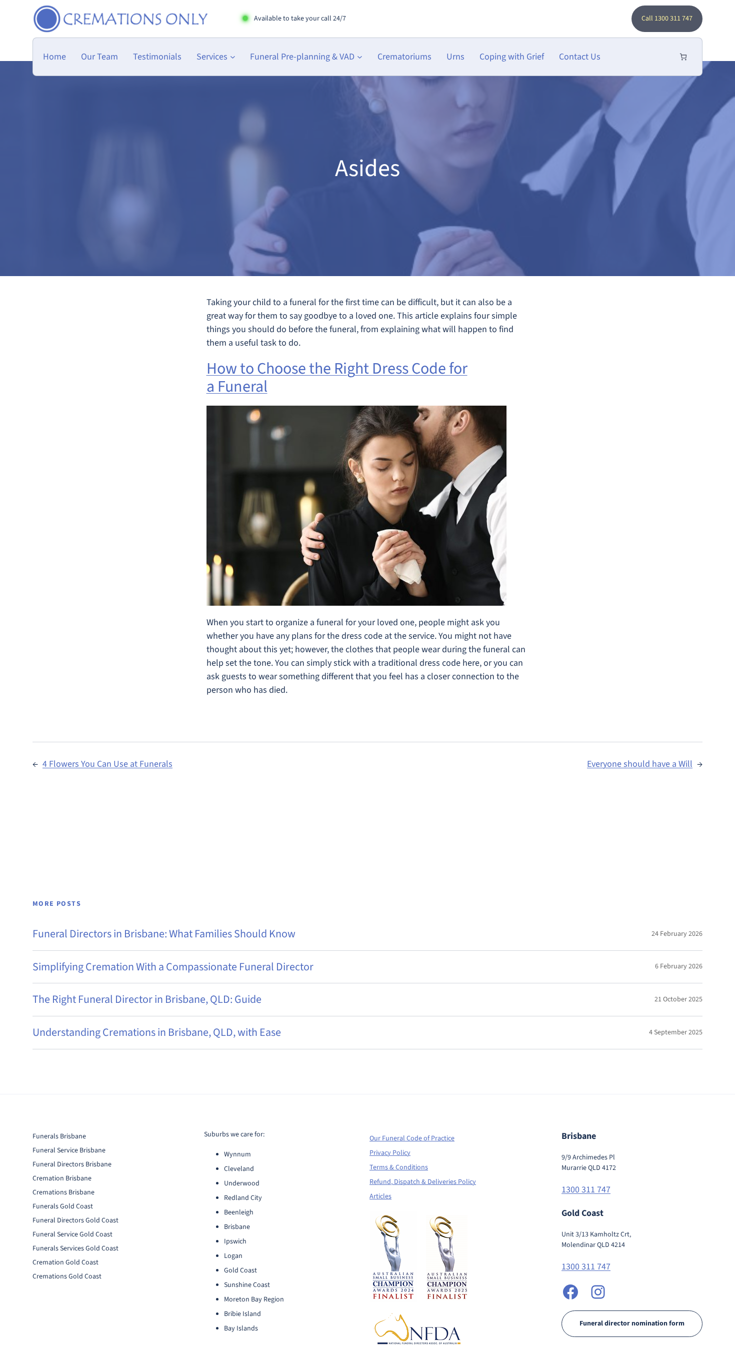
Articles (381, 1196)
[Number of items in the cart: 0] (683, 57)
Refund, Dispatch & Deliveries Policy (423, 1182)
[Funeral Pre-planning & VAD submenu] (359, 57)
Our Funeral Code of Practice (412, 1138)
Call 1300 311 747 (667, 19)
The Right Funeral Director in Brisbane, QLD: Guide (147, 999)
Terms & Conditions (399, 1167)
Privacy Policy (390, 1153)
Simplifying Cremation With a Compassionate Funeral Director (173, 967)
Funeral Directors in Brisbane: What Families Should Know (164, 934)
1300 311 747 (586, 1189)
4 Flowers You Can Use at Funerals (107, 764)
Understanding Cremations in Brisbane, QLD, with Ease (156, 1032)
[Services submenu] (233, 57)
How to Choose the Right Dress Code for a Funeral (337, 377)
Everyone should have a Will (639, 764)
